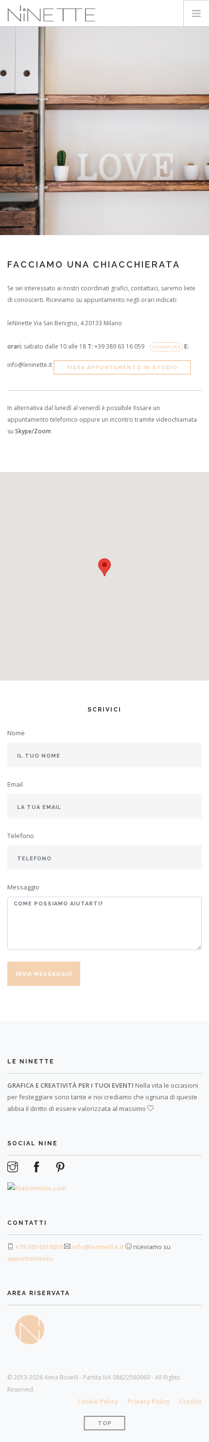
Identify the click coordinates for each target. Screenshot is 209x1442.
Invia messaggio (44, 974)
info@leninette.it (98, 1246)
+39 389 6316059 (39, 1246)
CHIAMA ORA (166, 347)
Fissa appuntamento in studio (122, 367)
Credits (190, 1401)
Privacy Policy (148, 1401)
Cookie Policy (97, 1401)
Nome (16, 733)
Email (15, 784)
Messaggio (23, 887)
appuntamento (30, 1258)
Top (105, 1423)
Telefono (20, 835)
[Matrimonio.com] (36, 1183)
